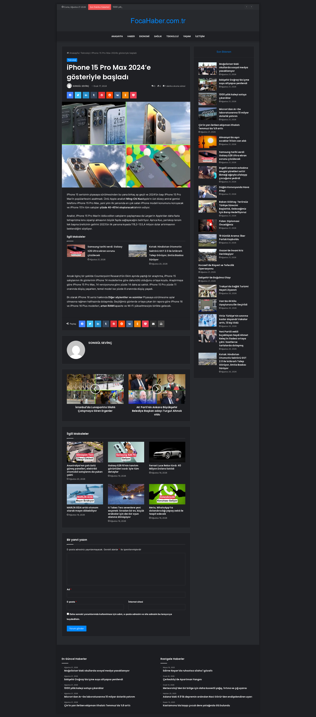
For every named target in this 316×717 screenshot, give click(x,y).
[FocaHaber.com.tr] (158, 21)
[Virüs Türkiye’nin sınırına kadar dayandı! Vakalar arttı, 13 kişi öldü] (207, 320)
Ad (69, 589)
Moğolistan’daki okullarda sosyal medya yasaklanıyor (233, 67)
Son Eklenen (224, 51)
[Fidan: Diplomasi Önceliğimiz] (207, 225)
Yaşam (187, 36)
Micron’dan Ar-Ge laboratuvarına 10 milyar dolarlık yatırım (234, 113)
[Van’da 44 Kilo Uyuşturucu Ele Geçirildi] (207, 305)
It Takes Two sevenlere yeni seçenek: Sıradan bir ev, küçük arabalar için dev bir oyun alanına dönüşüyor (126, 512)
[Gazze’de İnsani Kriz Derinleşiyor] (207, 255)
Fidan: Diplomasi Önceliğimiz (229, 222)
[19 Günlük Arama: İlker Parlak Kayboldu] (207, 240)
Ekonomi (144, 36)
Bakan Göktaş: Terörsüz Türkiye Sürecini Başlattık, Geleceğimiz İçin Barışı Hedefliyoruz (233, 207)
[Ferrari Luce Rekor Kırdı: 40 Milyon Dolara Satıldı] (167, 452)
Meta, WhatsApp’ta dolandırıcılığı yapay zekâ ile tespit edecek (166, 510)
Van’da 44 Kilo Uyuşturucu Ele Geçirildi (233, 302)
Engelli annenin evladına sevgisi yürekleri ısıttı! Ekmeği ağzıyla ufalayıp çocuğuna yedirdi (233, 173)
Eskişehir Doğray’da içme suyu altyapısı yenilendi (234, 81)
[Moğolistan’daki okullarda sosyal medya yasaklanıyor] (207, 68)
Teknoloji (172, 36)
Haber (131, 36)
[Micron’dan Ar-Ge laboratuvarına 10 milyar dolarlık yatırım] (207, 114)
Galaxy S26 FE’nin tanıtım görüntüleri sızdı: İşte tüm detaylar (123, 468)
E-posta (72, 601)
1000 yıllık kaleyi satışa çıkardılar (129, 7)
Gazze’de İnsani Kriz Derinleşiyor (231, 252)
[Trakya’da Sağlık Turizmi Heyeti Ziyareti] (207, 291)
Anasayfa (117, 36)
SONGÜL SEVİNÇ (81, 86)
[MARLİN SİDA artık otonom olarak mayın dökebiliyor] (85, 494)
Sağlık (158, 36)
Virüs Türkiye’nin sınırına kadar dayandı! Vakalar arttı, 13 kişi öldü (233, 319)
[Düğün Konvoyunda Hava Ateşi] (207, 192)
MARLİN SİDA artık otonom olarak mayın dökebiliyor (82, 509)
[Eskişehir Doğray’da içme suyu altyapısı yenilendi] (207, 84)
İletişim (200, 36)
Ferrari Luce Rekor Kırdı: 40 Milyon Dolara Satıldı (165, 467)
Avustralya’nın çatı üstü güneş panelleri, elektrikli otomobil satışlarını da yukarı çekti (85, 470)
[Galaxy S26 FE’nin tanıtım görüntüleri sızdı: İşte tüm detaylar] (126, 452)
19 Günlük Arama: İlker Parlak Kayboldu (232, 237)
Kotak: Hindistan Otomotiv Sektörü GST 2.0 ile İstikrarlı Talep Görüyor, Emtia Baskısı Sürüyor (232, 361)
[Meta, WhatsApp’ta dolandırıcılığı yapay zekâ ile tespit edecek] (167, 494)
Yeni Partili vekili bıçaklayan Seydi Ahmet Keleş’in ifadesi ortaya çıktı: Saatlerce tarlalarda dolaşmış (233, 338)
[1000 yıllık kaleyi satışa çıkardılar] (207, 99)
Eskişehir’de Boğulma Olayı (214, 277)
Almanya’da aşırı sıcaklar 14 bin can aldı (232, 139)
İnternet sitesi (135, 601)
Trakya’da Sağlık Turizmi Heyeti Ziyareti (234, 288)
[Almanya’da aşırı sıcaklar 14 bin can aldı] (207, 142)
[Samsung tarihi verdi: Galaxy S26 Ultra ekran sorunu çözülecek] (76, 251)
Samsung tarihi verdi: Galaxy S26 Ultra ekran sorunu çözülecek (105, 251)
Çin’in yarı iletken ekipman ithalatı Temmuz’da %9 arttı (219, 126)
